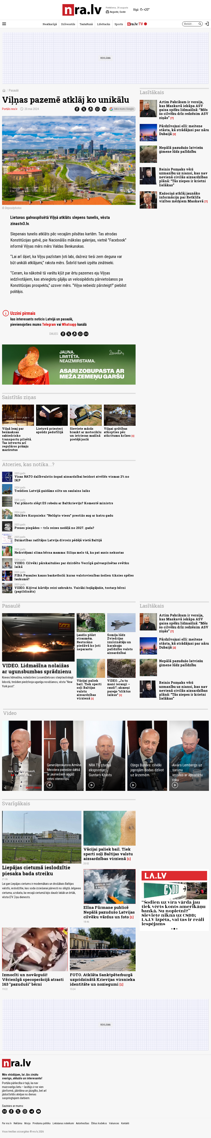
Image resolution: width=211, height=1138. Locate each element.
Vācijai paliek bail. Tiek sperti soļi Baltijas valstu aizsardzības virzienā (89, 689)
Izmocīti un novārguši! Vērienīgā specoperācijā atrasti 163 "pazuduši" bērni (33, 979)
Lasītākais (152, 92)
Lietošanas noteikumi (63, 1123)
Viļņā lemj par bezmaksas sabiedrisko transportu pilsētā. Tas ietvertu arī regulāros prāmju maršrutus (17, 439)
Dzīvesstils (68, 24)
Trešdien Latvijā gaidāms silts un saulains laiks (52, 491)
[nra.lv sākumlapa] (82, 10)
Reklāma (18, 1123)
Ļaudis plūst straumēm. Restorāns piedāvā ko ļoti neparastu (89, 642)
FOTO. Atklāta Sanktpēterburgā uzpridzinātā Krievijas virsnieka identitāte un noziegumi (102, 979)
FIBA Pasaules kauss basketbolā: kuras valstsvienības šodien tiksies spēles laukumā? (74, 577)
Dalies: (54, 333)
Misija (27, 1123)
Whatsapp (69, 324)
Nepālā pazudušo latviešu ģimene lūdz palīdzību (181, 149)
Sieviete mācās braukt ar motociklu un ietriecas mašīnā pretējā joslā (85, 434)
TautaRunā (86, 24)
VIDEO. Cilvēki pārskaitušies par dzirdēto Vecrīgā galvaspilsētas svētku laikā (71, 564)
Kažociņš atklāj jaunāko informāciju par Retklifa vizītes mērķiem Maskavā (181, 197)
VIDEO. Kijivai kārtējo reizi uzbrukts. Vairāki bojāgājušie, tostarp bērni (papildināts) (70, 589)
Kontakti (125, 1123)
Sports (119, 24)
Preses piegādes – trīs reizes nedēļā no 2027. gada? (54, 528)
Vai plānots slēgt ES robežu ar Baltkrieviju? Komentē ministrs (63, 503)
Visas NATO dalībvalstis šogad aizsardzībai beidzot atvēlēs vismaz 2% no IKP (71, 478)
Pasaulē (14, 90)
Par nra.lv (7, 1123)
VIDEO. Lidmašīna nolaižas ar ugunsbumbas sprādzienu (36, 668)
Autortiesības (82, 1123)
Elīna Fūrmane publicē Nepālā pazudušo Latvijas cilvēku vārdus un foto (109, 912)
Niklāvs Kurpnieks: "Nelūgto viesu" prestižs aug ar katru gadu (63, 515)
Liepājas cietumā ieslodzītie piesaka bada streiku (36, 870)
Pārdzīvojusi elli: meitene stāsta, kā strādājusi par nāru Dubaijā (184, 130)
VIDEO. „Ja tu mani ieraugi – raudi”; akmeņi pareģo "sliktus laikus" (119, 688)
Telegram (49, 324)
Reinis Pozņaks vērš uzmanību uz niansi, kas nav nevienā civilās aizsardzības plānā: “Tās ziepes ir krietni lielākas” (183, 177)
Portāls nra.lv (9, 109)
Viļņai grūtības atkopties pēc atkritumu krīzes (117, 432)
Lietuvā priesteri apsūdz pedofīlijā (49, 430)
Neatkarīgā (50, 24)
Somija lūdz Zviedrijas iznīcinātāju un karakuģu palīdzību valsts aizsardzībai (120, 644)
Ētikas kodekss (99, 1123)
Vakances (114, 1123)
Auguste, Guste (115, 12)
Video (9, 713)
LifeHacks (103, 24)
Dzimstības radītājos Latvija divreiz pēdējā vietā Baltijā (58, 540)
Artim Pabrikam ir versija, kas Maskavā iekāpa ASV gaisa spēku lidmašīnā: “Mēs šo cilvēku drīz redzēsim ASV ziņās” (183, 110)
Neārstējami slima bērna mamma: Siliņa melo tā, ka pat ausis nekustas (69, 552)
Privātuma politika (41, 1123)
